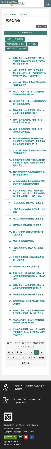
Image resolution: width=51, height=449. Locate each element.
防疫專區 (19, 39)
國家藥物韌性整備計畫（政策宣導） (28, 225)
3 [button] (36, 352)
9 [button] (29, 358)
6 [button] (13, 358)
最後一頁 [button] (25, 363)
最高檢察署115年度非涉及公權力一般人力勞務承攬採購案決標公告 (29, 111)
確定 (29, 346)
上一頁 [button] (19, 352)
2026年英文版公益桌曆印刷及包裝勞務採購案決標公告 (29, 83)
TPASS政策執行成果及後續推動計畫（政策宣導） (28, 233)
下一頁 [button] (41, 358)
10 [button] (34, 358)
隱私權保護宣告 (9, 425)
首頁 (5, 14)
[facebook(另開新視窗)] (32, 437)
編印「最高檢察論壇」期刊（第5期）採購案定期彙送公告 (28, 121)
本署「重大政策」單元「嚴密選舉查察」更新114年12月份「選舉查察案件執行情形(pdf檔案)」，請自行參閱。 (29, 193)
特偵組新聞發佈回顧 (15, 44)
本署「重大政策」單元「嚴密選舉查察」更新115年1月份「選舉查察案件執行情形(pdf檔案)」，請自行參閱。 (29, 73)
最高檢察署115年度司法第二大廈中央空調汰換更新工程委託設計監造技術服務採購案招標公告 (29, 61)
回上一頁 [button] (43, 26)
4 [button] (41, 352)
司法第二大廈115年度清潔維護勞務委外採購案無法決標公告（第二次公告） (29, 312)
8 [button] (23, 358)
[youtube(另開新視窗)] (26, 437)
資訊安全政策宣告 (33, 425)
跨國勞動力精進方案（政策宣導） (27, 267)
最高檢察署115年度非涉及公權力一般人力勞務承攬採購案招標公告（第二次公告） (29, 276)
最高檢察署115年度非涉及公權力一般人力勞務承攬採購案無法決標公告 (29, 286)
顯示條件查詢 (27, 33)
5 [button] (8, 358)
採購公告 (11, 48)
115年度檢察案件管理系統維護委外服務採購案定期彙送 (29, 173)
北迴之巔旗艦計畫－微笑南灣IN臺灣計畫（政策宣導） (29, 258)
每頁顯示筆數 (38, 343)
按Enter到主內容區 (9, 2)
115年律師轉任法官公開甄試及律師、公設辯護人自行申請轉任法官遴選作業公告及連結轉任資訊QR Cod (29, 141)
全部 (9, 39)
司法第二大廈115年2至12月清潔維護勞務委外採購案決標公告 (28, 93)
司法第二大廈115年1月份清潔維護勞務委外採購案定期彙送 (29, 102)
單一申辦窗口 (8, 428)
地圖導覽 (18, 428)
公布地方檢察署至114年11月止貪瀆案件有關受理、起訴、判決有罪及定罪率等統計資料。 (29, 332)
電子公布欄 (23, 14)
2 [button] (31, 352)
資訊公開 (13, 14)
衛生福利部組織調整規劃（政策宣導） (29, 219)
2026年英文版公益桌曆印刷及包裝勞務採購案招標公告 (29, 152)
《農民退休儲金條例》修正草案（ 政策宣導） (29, 210)
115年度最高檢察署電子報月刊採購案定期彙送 (29, 302)
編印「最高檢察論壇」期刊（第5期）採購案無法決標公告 (28, 130)
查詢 (47, 3)
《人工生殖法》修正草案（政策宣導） (29, 203)
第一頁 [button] (11, 352)
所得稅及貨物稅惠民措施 (23, 241)
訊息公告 (23, 48)
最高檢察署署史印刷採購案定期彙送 (28, 295)
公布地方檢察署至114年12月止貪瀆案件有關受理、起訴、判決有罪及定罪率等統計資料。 (29, 162)
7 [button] (18, 358)
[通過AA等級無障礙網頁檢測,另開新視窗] (10, 437)
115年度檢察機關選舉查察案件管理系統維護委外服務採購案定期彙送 (29, 182)
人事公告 (32, 44)
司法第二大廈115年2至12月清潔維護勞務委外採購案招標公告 (28, 321)
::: (3, 11)
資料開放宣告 (20, 425)
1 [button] (26, 352)
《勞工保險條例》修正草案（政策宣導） (28, 249)
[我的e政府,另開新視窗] (20, 437)
